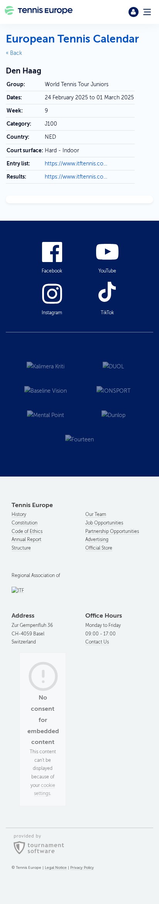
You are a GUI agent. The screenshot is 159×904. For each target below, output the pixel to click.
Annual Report (26, 539)
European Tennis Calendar (72, 39)
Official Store (98, 548)
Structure (21, 548)
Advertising (96, 539)
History (19, 514)
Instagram (52, 312)
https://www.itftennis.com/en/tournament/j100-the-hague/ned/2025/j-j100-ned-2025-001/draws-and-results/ (76, 177)
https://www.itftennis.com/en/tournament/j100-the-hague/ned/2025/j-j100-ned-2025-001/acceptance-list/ (76, 164)
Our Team (95, 514)
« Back (14, 53)
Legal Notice (56, 867)
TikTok (107, 312)
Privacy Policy (82, 867)
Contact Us (97, 642)
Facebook (52, 271)
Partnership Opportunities (112, 531)
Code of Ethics (27, 531)
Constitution (24, 523)
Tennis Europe (39, 12)
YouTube (107, 271)
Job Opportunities (104, 523)
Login (134, 12)
